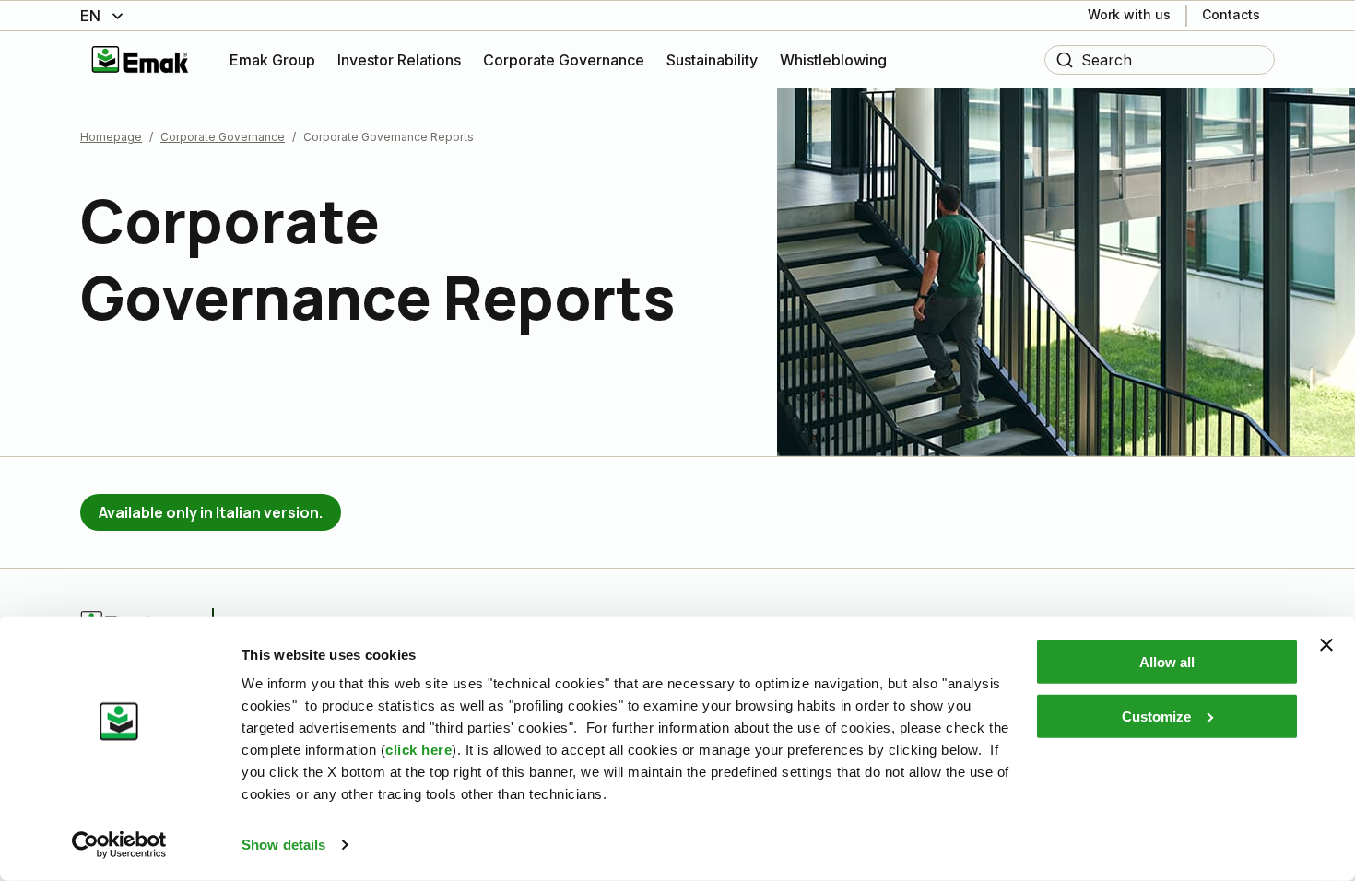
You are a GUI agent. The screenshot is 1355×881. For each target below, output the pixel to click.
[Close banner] (1326, 645)
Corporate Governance (222, 137)
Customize (1156, 715)
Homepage (111, 137)
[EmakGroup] (140, 59)
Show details (283, 844)
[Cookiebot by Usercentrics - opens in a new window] (119, 845)
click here (418, 750)
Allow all (1167, 662)
